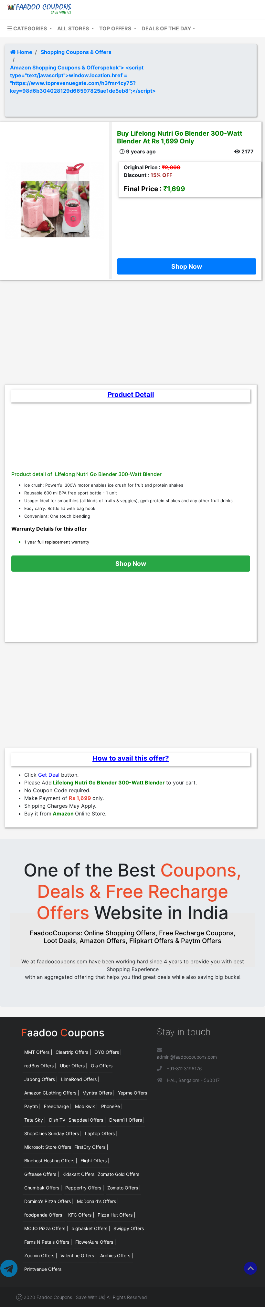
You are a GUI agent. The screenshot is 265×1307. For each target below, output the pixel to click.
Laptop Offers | (101, 1133)
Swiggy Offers (128, 1228)
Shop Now (186, 266)
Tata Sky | (35, 1120)
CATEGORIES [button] (30, 28)
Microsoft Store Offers (47, 1147)
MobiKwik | (86, 1106)
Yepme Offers (132, 1092)
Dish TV (57, 1120)
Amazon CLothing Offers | (51, 1092)
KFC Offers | (81, 1215)
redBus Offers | (40, 1065)
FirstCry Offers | (91, 1147)
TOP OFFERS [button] (115, 28)
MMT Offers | (38, 1052)
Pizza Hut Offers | (116, 1215)
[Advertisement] (186, 226)
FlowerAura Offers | (95, 1242)
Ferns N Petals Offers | (48, 1242)
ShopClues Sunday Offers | (53, 1133)
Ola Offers (101, 1065)
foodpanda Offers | (44, 1215)
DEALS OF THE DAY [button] (166, 28)
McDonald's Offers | (98, 1201)
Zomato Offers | (124, 1187)
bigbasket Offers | (90, 1228)
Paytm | (32, 1106)
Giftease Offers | (41, 1174)
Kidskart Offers (78, 1174)
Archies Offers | (116, 1255)
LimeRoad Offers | (80, 1079)
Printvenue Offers (42, 1269)
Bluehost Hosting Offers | (50, 1160)
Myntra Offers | (98, 1092)
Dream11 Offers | (127, 1120)
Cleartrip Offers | (73, 1052)
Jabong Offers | (41, 1079)
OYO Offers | (108, 1052)
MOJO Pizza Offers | (46, 1228)
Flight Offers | (95, 1160)
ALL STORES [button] (73, 28)
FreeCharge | (58, 1106)
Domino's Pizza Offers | (49, 1201)
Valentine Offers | (78, 1255)
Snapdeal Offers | (87, 1120)
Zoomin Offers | (40, 1255)
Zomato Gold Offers (118, 1174)
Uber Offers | (74, 1065)
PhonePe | (112, 1106)
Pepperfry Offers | (84, 1187)
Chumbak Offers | (43, 1187)
